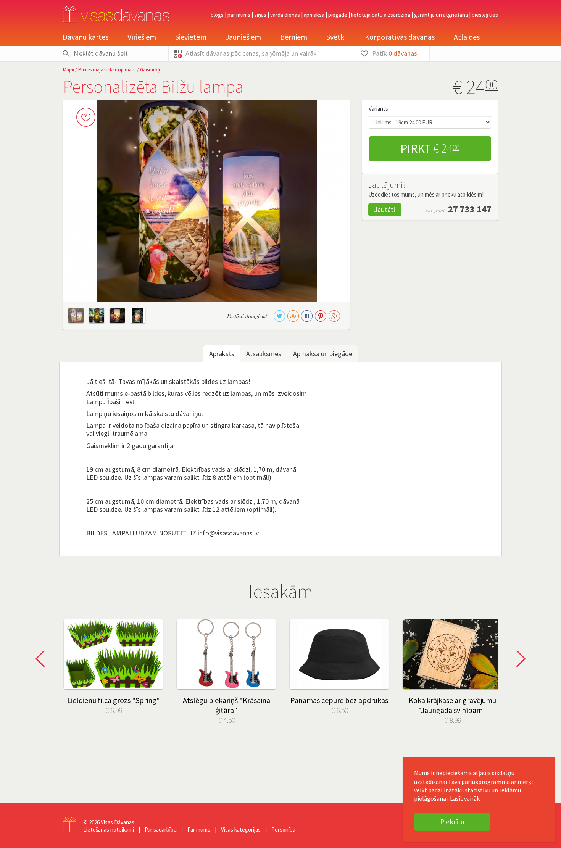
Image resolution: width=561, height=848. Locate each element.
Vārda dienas (285, 14)
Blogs (217, 14)
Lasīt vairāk (465, 798)
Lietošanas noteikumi (108, 829)
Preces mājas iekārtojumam (107, 69)
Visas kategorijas (241, 829)
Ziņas (260, 14)
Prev (42, 658)
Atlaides (467, 37)
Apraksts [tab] (221, 353)
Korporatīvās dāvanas (400, 37)
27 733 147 (470, 209)
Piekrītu (452, 821)
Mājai (68, 69)
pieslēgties (485, 14)
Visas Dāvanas (117, 822)
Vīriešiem (141, 37)
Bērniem (293, 37)
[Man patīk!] (85, 117)
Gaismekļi (150, 69)
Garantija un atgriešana (441, 14)
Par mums (238, 14)
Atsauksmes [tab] (263, 353)
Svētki (336, 37)
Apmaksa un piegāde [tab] (322, 353)
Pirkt (429, 148)
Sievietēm (190, 37)
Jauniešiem (243, 37)
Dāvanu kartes (85, 37)
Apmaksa (314, 14)
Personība (283, 829)
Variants (378, 108)
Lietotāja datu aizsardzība (380, 14)
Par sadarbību (161, 829)
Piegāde (337, 14)
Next (518, 658)
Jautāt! (385, 209)
